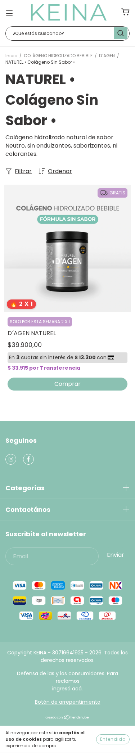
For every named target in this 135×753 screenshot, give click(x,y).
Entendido (113, 739)
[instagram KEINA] (10, 459)
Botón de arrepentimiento (67, 701)
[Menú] (9, 12)
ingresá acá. (67, 688)
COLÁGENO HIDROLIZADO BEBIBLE (58, 56)
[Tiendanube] (67, 718)
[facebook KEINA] (28, 459)
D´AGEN (107, 56)
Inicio (11, 56)
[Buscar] (120, 33)
